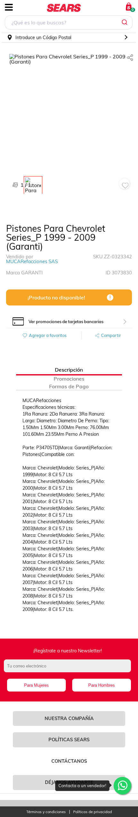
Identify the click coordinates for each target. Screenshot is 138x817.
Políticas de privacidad (92, 812)
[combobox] (69, 23)
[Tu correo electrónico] (69, 669)
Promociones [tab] (69, 378)
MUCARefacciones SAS (32, 261)
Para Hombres (101, 685)
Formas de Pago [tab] (69, 386)
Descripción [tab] (69, 369)
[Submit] (125, 22)
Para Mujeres (36, 685)
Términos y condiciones (46, 812)
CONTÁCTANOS (69, 761)
